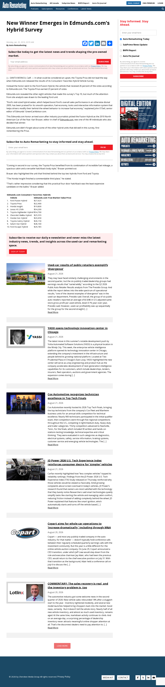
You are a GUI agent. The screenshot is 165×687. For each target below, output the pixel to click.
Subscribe (103, 62)
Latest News (86, 8)
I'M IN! (103, 147)
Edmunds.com (66, 119)
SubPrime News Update (135, 44)
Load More (62, 646)
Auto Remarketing (39, 3)
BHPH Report (83, 3)
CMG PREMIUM (149, 3)
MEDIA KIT (108, 677)
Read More (53, 312)
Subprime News (68, 3)
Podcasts (35, 8)
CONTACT (123, 677)
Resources (60, 8)
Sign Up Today (18, 251)
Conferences (73, 8)
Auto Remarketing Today (136, 39)
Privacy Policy (96, 66)
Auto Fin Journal (99, 3)
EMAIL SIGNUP (134, 3)
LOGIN (160, 3)
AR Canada (54, 3)
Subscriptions (47, 8)
